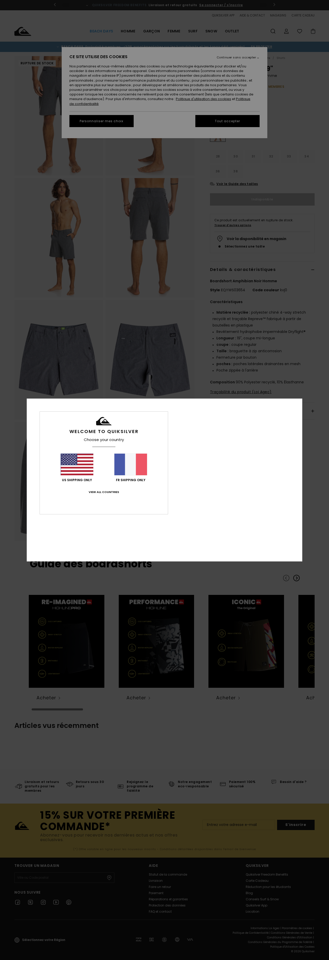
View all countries (104, 492)
